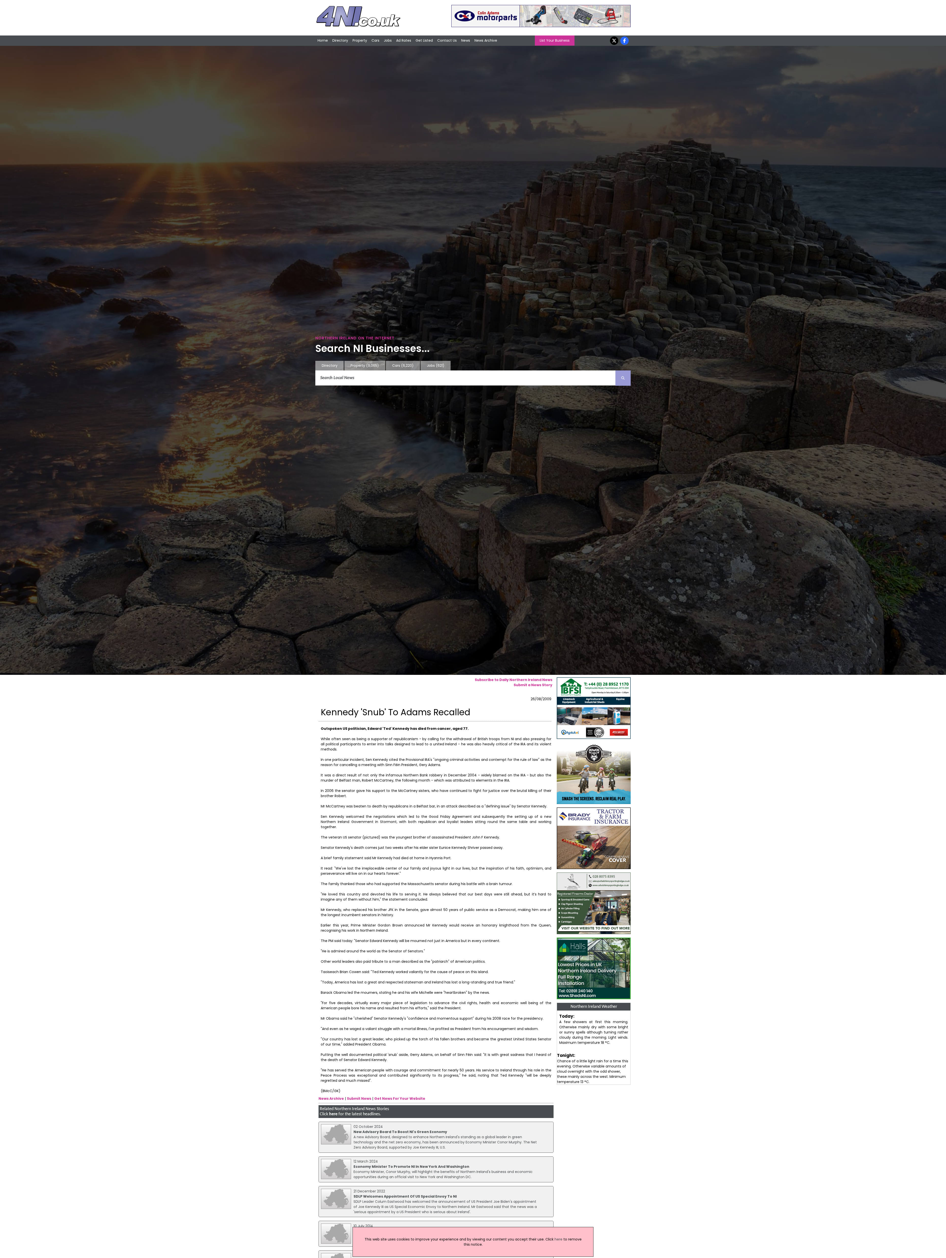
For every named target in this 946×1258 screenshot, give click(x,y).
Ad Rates (403, 40)
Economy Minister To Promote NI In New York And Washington (411, 1166)
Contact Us (447, 40)
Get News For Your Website (399, 1098)
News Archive (485, 40)
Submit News (359, 1098)
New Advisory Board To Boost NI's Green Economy (400, 1131)
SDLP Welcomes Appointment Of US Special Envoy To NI (405, 1196)
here (333, 1114)
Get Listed (424, 40)
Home (323, 40)
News (465, 40)
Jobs (388, 40)
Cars (375, 40)
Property (360, 40)
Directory (340, 40)
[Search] (623, 378)
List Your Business (555, 40)
